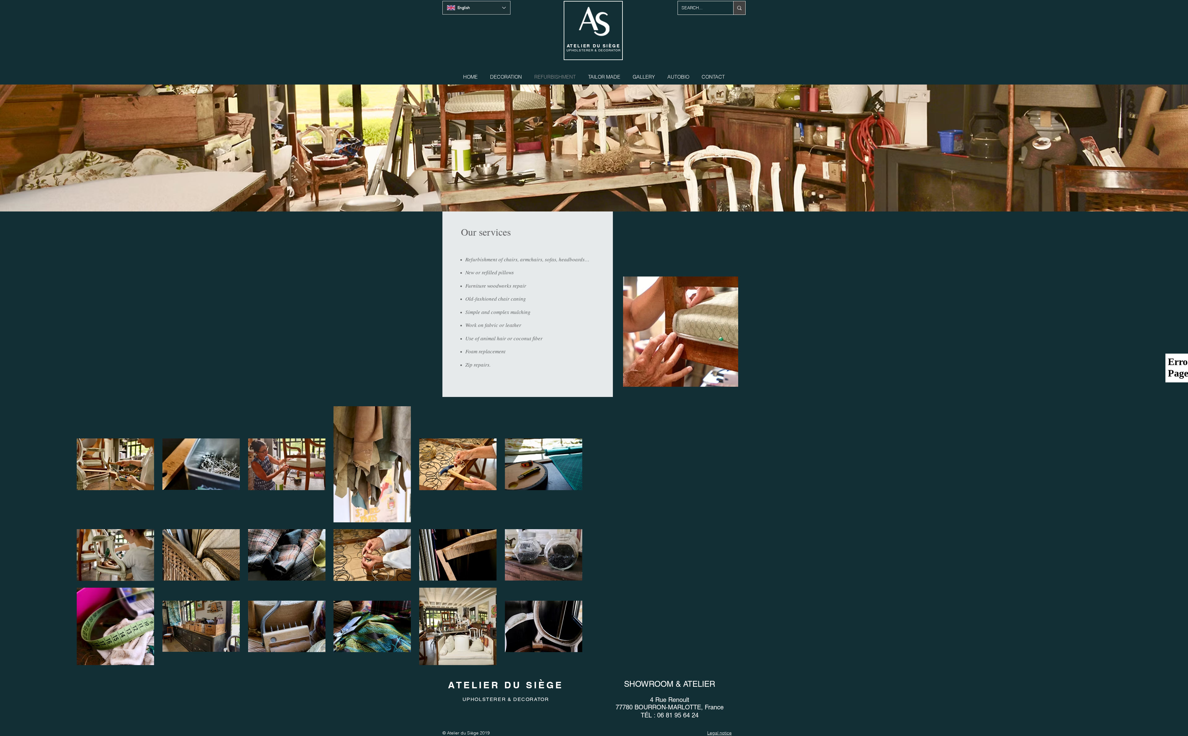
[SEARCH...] (739, 8)
